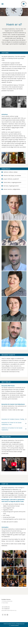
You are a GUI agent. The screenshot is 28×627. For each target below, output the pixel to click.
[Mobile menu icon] (2, 4)
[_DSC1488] (20, 562)
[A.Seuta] (14, 309)
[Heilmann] (14, 258)
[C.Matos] (14, 283)
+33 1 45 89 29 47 (5, 608)
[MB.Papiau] (14, 232)
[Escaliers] (18, 158)
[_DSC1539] (8, 571)
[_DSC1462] (20, 554)
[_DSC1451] (7, 554)
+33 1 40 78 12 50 (5, 607)
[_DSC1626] (20, 571)
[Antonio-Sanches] (14, 334)
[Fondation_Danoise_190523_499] (14, 207)
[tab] (14, 419)
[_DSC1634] (8, 562)
